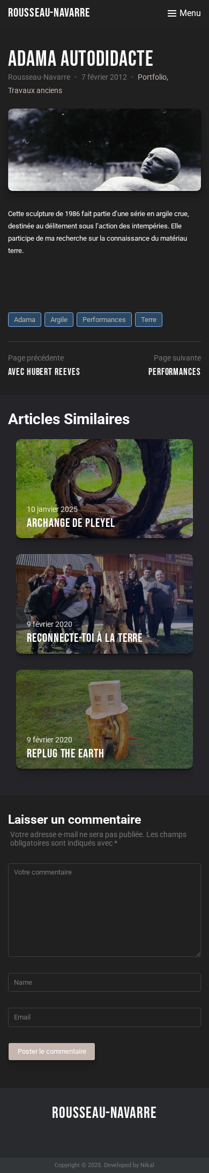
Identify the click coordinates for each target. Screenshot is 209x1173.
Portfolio (152, 77)
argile (59, 320)
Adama (24, 320)
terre (148, 320)
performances (104, 320)
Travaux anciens (35, 90)
